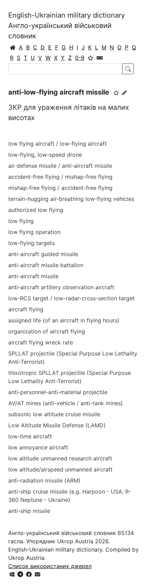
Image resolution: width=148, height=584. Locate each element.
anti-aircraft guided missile (43, 254)
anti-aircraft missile (33, 276)
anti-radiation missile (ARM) (44, 480)
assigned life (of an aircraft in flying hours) (63, 320)
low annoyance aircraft (38, 447)
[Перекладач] (100, 57)
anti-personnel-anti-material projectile (57, 392)
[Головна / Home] (12, 47)
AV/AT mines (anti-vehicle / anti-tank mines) (65, 403)
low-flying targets (31, 243)
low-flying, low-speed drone (45, 154)
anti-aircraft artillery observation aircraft (61, 287)
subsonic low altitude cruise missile (54, 414)
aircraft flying (25, 309)
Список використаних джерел (50, 566)
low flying (21, 220)
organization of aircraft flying (46, 331)
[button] (116, 92)
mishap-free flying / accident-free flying (60, 187)
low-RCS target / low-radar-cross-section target (71, 298)
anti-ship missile (29, 510)
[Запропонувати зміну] (124, 93)
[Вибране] (90, 57)
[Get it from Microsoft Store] (12, 574)
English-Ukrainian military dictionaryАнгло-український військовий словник (66, 25)
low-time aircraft (30, 436)
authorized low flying (35, 209)
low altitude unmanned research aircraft (60, 458)
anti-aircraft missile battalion (45, 265)
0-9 (79, 57)
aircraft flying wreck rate (40, 342)
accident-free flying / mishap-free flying (60, 176)
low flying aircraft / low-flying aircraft (57, 143)
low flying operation (34, 231)
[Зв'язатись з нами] (37, 574)
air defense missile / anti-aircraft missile (60, 165)
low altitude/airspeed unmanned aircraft (60, 469)
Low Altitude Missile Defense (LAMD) (57, 425)
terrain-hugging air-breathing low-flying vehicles (71, 198)
